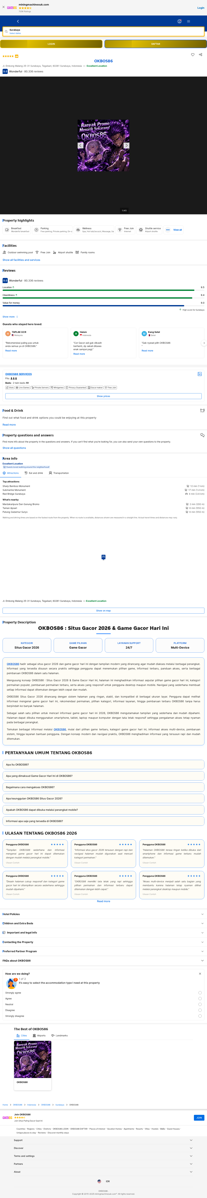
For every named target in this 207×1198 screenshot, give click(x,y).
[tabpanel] (103, 496)
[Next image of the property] (126, 145)
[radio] (103, 992)
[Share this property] (200, 54)
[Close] (3, 7)
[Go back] (18, 21)
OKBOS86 (13, 664)
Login (200, 7)
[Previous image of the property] (80, 145)
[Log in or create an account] (179, 21)
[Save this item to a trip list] (193, 54)
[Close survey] (200, 974)
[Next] (204, 343)
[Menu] (188, 21)
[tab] (10, 473)
